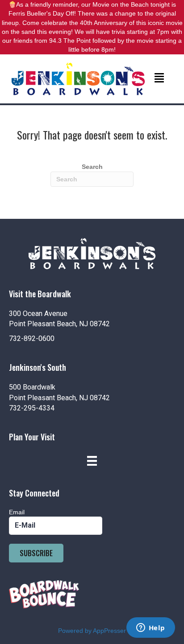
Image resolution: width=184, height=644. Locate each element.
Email (17, 512)
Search (92, 166)
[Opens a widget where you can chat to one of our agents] (150, 628)
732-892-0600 (31, 338)
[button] (36, 553)
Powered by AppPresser (92, 630)
